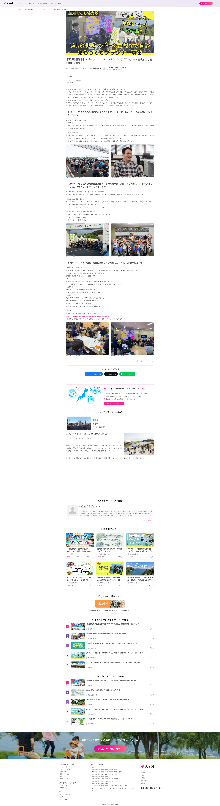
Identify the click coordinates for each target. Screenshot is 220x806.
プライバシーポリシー (147, 775)
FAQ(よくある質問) (65, 794)
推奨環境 (143, 778)
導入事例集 (63, 787)
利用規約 (143, 772)
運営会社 (143, 783)
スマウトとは (63, 767)
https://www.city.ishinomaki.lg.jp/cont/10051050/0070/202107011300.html (88, 316)
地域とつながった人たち (66, 776)
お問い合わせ (144, 780)
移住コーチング (64, 778)
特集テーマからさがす (66, 774)
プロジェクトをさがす (66, 769)
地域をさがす (63, 771)
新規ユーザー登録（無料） (110, 749)
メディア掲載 (63, 799)
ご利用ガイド (63, 785)
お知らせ (62, 797)
